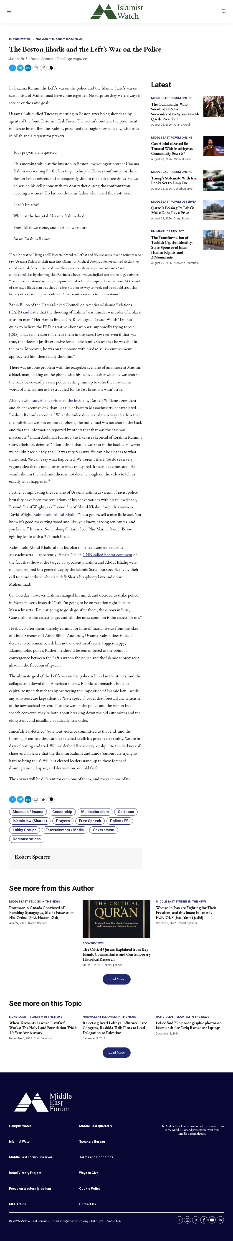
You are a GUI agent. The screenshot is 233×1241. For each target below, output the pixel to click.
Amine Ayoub (182, 124)
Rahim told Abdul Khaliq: (55, 514)
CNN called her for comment (107, 554)
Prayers (63, 821)
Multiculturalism (95, 812)
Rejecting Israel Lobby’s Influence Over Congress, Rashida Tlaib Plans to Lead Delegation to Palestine (115, 1027)
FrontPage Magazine (72, 59)
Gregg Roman (182, 218)
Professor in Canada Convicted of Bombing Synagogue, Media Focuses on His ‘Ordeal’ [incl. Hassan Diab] (41, 912)
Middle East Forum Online (171, 98)
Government (103, 830)
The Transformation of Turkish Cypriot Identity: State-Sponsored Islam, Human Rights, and (172, 247)
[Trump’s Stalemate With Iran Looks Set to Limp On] (213, 180)
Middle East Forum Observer (173, 201)
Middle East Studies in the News (34, 901)
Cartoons (126, 812)
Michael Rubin (183, 159)
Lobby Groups (24, 830)
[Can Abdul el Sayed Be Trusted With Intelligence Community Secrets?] (213, 146)
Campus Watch (20, 1126)
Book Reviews (93, 943)
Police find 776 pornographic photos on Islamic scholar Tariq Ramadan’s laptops (188, 1025)
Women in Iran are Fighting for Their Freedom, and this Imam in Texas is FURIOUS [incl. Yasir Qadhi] (186, 912)
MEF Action (17, 1204)
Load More (117, 979)
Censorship (62, 812)
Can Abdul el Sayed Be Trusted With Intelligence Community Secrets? (172, 148)
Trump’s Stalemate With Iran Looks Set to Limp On (174, 180)
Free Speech (90, 821)
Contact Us (87, 1204)
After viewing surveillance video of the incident (48, 400)
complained (17, 274)
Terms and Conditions (96, 1157)
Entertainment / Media (65, 830)
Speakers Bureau (92, 1141)
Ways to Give (88, 1173)
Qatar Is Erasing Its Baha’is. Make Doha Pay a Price (173, 210)
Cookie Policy (89, 1188)
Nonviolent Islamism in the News (59, 39)
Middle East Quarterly (95, 1126)
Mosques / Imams (28, 812)
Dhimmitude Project (167, 231)
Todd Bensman (43, 1038)
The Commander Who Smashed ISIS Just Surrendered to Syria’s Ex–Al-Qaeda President (175, 112)
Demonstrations (27, 839)
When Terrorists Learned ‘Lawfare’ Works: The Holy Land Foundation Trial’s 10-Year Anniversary (43, 1027)
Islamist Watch (19, 39)
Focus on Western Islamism (30, 1188)
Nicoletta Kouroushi (186, 263)
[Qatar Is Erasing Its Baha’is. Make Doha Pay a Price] (213, 210)
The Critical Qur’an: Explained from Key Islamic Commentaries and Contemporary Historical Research (117, 954)
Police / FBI (119, 821)
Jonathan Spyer (183, 188)
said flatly (30, 312)
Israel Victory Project (25, 1173)
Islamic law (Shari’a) (30, 821)
